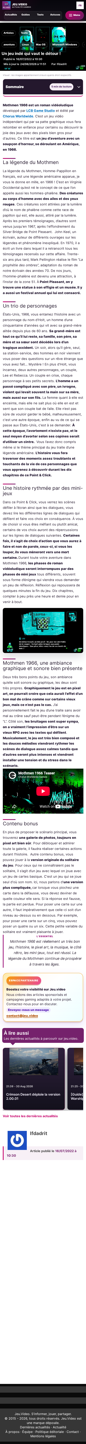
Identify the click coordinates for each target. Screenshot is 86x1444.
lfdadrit (62, 64)
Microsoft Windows (64, 44)
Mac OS (40, 44)
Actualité (59, 1427)
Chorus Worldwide (18, 116)
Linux (25, 44)
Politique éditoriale (49, 1432)
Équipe (27, 1432)
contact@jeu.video (22, 1016)
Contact (73, 1432)
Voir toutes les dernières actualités (30, 1116)
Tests (24, 32)
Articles (9, 32)
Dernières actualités (35, 1427)
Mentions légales (43, 1436)
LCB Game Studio (40, 111)
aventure (9, 44)
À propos (12, 1432)
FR (80, 5)
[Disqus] (43, 1218)
